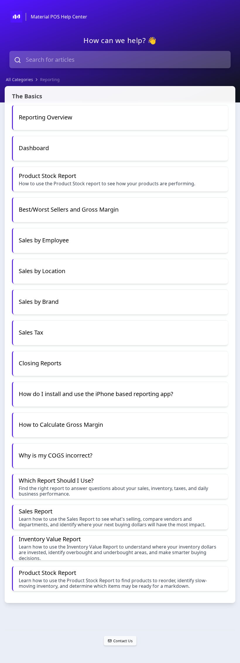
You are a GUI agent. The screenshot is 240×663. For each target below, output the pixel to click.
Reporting (50, 79)
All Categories (19, 79)
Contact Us (122, 640)
